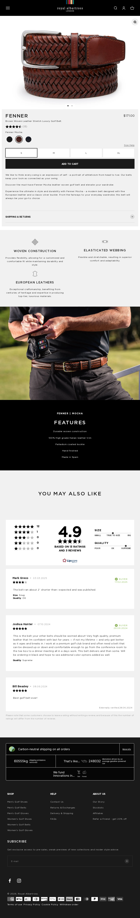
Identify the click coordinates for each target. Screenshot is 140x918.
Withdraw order (69, 904)
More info (126, 749)
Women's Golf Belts (18, 824)
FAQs (53, 818)
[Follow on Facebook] (9, 880)
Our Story (98, 801)
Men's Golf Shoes (17, 801)
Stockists (98, 807)
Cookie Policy (50, 904)
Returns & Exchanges (62, 807)
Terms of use (14, 904)
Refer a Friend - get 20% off (110, 818)
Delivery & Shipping (61, 813)
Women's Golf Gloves (20, 830)
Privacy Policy (32, 904)
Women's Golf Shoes (19, 818)
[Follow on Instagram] (19, 880)
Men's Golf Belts (16, 807)
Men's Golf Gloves (18, 813)
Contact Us (57, 801)
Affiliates (98, 813)
